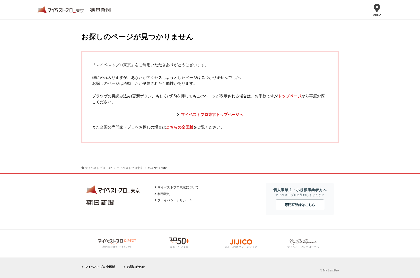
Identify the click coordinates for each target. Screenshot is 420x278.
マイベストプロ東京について (178, 187)
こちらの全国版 (179, 127)
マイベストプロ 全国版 (100, 267)
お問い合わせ (136, 267)
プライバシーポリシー (173, 200)
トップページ (289, 96)
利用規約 (164, 194)
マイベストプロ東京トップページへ (212, 114)
